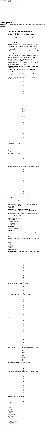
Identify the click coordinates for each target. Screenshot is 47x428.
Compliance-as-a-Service (11, 416)
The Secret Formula (26, 29)
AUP (8, 419)
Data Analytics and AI (10, 412)
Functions (22, 29)
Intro (0, 27)
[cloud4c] (10, 1)
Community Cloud (10, 407)
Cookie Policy (9, 423)
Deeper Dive (13, 29)
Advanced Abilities (31, 29)
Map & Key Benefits (17, 29)
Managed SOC (9, 415)
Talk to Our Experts (2, 26)
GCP (8, 405)
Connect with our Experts (11, 67)
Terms (8, 420)
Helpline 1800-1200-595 (11, 422)
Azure (8, 404)
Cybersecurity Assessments (11, 414)
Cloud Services (10, 408)
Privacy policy (9, 417)
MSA (8, 418)
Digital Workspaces (10, 411)
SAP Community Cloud (10, 410)
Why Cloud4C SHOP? (37, 29)
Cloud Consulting (10, 409)
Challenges (9, 29)
